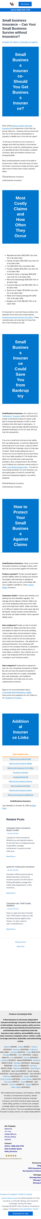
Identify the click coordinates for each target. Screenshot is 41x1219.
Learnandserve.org (8, 1198)
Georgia (6, 1055)
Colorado (13, 1052)
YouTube (28, 1194)
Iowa (12, 1058)
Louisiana (4, 1060)
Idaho (20, 1055)
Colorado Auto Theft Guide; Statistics (18, 904)
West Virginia (16, 1087)
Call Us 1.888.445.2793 (14, 1146)
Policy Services (11, 1151)
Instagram (13, 1194)
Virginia (28, 1084)
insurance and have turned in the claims (17, 317)
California (33, 1050)
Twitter (21, 1194)
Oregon (27, 1076)
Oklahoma (7, 1076)
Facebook (4, 1194)
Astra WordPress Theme (28, 1209)
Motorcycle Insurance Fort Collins (20, 768)
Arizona (34, 1047)
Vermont (12, 1084)
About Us (8, 1129)
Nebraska (17, 1068)
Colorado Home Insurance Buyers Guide (18, 829)
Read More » (11, 856)
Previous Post (20, 942)
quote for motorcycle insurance (20, 867)
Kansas (27, 1058)
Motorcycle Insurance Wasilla (20, 763)
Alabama (7, 1047)
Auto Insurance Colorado (20, 786)
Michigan (17, 1063)
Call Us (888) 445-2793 (20, 10)
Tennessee (8, 1082)
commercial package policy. (17, 467)
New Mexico (35, 1068)
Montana (33, 1066)
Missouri (17, 1066)
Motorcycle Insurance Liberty (20, 790)
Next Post (20, 946)
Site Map (8, 1131)
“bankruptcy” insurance (11, 416)
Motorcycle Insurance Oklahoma (20, 795)
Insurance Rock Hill (20, 777)
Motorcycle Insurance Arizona (20, 781)
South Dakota (27, 1079)
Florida (28, 1052)
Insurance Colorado (20, 772)
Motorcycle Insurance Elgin (20, 759)
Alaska (20, 1047)
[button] (25, 4)
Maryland (36, 1060)
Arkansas (16, 1050)
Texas (23, 1082)
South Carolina (6, 1079)
